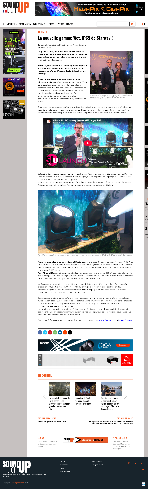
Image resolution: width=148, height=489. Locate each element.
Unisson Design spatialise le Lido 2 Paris (52, 421)
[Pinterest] (50, 332)
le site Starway (105, 320)
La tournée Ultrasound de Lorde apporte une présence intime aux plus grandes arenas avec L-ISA (59, 403)
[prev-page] (44, 397)
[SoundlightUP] (19, 8)
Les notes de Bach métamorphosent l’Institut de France (83, 400)
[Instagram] (129, 463)
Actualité (42, 32)
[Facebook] (40, 332)
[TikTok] (141, 463)
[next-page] (126, 397)
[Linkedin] (60, 332)
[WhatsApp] (55, 332)
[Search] (132, 24)
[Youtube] (142, 469)
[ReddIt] (65, 332)
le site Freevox (125, 320)
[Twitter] (45, 332)
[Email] (70, 332)
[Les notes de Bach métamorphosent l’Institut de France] (85, 389)
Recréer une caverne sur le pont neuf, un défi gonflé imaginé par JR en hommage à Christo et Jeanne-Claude (111, 403)
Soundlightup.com (17, 483)
